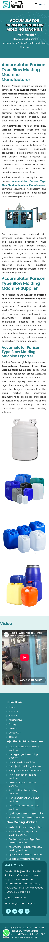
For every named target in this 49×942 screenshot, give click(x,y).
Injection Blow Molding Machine (25, 854)
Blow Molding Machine (24, 39)
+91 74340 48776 (17, 897)
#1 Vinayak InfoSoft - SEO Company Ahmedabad (28, 936)
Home (18, 34)
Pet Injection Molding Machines (25, 770)
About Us (13, 711)
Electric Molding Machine (22, 762)
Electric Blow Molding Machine (24, 858)
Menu (41, 4)
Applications (15, 720)
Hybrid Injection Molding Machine (26, 813)
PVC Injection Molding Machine (25, 766)
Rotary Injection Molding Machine (26, 817)
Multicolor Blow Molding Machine (26, 827)
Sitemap (13, 737)
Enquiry (12, 724)
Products (29, 34)
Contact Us (15, 732)
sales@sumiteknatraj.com (22, 903)
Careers (13, 728)
